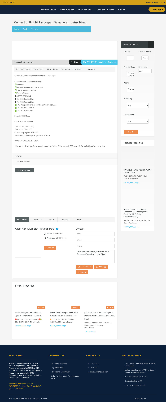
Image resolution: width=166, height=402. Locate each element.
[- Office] (130, 75)
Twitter (52, 219)
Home (16, 29)
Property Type (129, 67)
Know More (50, 248)
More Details (35, 322)
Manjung (34, 29)
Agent (126, 83)
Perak (25, 29)
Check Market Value (105, 9)
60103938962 (61, 238)
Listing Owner (129, 114)
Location (127, 51)
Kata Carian (143, 67)
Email (79, 219)
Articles (121, 9)
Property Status (145, 51)
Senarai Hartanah (48, 9)
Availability (128, 99)
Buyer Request (67, 9)
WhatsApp (66, 219)
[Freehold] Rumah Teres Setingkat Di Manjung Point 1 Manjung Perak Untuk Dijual (99, 316)
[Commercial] (130, 73)
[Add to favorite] (18, 44)
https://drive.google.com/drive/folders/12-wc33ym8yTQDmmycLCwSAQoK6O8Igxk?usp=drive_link (67, 146)
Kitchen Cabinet (23, 162)
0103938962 (58, 234)
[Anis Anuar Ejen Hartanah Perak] (130, 89)
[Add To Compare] (14, 44)
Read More (134, 179)
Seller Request (85, 9)
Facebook (38, 219)
